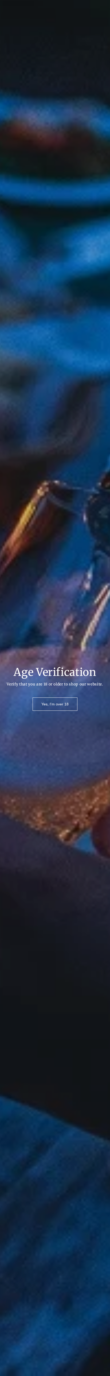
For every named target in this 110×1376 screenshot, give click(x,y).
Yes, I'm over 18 (55, 704)
